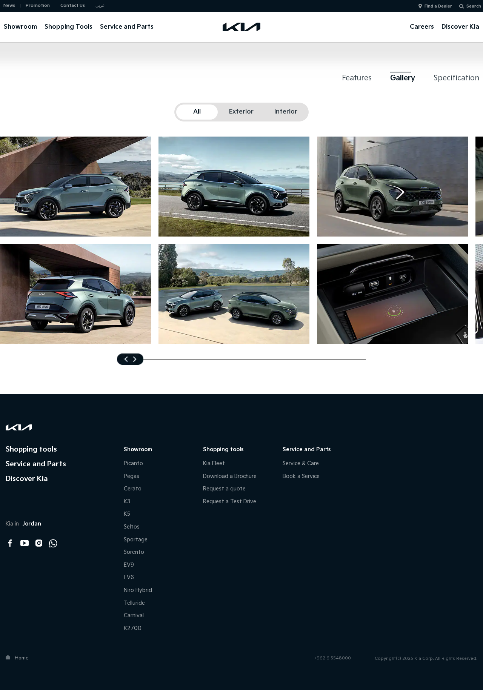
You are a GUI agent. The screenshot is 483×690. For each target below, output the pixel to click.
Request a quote (224, 489)
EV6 (129, 577)
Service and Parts (127, 27)
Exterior (241, 111)
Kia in (23, 524)
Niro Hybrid (138, 590)
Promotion (38, 5)
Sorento (134, 552)
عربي (100, 5)
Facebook (10, 543)
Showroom (20, 27)
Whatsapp (53, 543)
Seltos (132, 527)
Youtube (24, 543)
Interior (285, 111)
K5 (127, 514)
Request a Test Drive (229, 501)
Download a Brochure (230, 476)
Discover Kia (460, 27)
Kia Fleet (214, 463)
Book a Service (301, 476)
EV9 (129, 565)
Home (22, 658)
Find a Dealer (438, 6)
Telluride (134, 603)
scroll (130, 359)
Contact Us (72, 5)
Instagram (38, 543)
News (9, 5)
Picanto (133, 463)
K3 (127, 501)
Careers (422, 27)
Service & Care (301, 463)
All (197, 111)
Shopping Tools (68, 27)
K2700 (133, 628)
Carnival (134, 615)
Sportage (136, 539)
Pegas (131, 476)
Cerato (133, 489)
